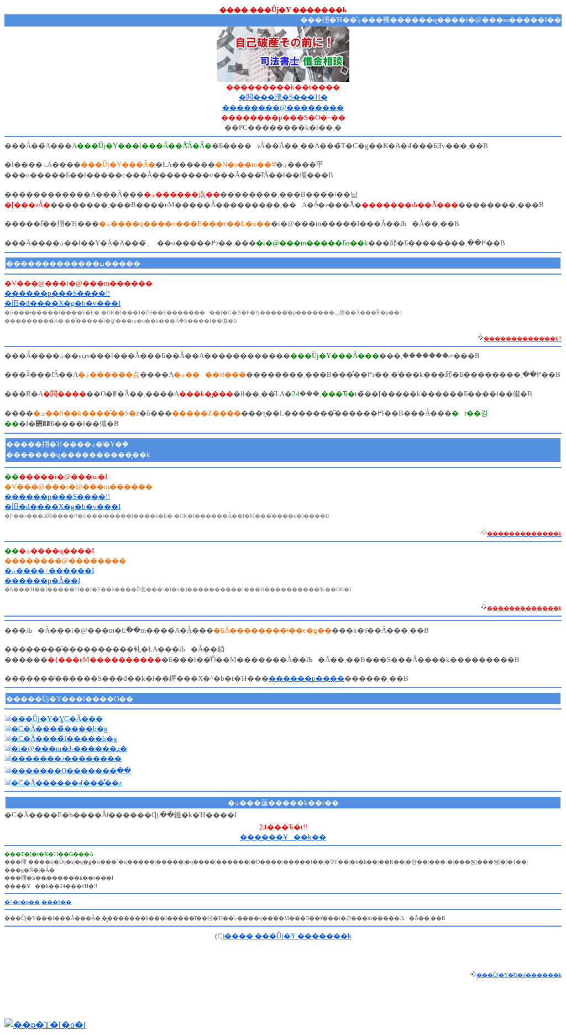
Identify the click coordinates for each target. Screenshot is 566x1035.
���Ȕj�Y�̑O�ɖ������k (519, 975)
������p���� (306, 678)
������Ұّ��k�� (283, 837)
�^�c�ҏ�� (22, 902)
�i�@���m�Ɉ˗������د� (69, 748)
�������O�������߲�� (71, 770)
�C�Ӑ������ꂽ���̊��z (66, 783)
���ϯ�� (56, 902)
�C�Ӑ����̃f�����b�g (64, 738)
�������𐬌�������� (66, 758)
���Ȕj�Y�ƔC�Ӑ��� (57, 718)
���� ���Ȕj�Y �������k (288, 936)
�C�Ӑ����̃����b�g (59, 728)
